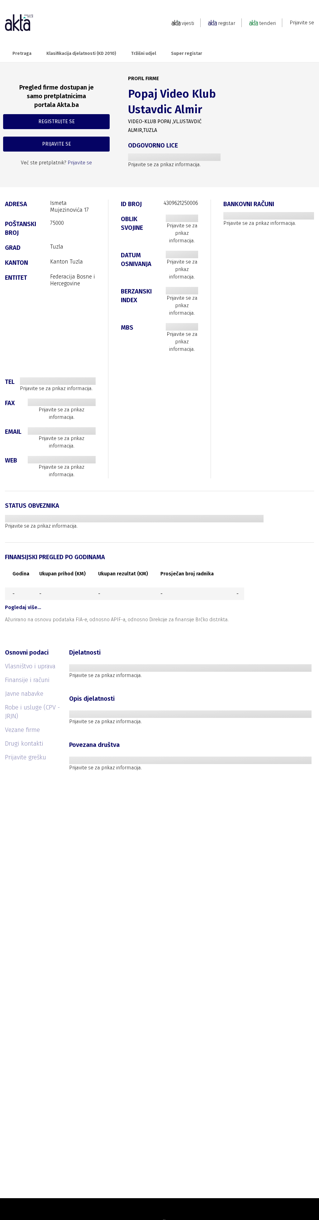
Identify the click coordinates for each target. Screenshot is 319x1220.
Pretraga (21, 53)
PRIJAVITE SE (56, 144)
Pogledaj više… (23, 607)
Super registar (186, 53)
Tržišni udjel (143, 53)
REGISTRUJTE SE (56, 121)
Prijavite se (302, 23)
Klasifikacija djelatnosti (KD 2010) (81, 53)
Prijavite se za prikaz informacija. (164, 164)
